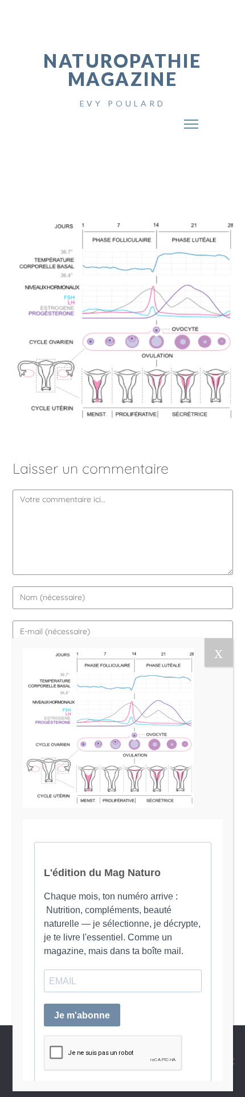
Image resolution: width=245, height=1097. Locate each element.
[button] (191, 120)
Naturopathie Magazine (122, 70)
